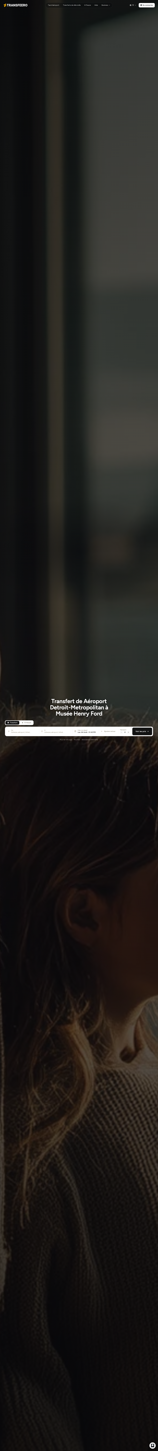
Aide (96, 5)
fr (133, 5)
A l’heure (87, 5)
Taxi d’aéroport (53, 5)
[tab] (12, 723)
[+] (128, 732)
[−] (121, 732)
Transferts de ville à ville (72, 5)
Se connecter (148, 5)
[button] (85, 731)
